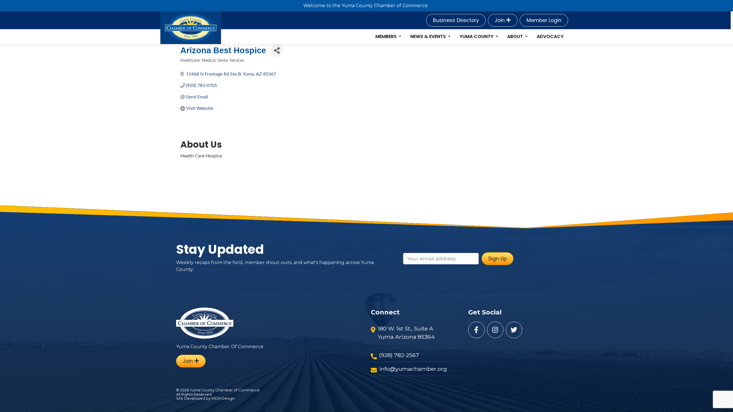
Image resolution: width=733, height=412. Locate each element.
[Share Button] (276, 50)
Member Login (544, 20)
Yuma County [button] (477, 36)
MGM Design (223, 398)
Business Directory (456, 20)
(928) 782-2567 (399, 355)
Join (500, 20)
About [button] (515, 36)
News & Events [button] (428, 36)
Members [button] (386, 36)
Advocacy (550, 36)
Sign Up (497, 258)
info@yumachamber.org (413, 368)
